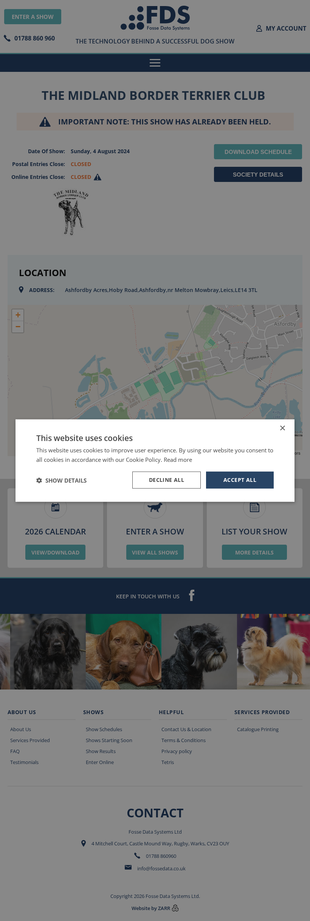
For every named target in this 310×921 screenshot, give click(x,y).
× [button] (282, 428)
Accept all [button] (239, 479)
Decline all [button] (166, 479)
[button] (61, 480)
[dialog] (155, 460)
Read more (178, 459)
